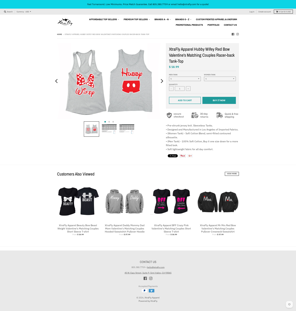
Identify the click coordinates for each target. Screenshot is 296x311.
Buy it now (219, 100)
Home (59, 34)
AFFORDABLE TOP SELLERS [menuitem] (103, 19)
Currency (20, 11)
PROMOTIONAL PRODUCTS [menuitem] (189, 25)
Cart (285, 11)
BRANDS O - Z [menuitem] (182, 19)
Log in (251, 11)
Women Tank (210, 75)
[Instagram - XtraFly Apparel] (237, 34)
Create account (264, 11)
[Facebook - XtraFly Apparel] (233, 34)
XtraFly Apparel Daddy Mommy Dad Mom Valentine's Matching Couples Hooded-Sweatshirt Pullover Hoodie (125, 228)
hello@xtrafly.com (155, 267)
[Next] (161, 81)
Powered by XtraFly (148, 301)
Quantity (173, 84)
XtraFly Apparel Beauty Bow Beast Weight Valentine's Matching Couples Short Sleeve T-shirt (78, 228)
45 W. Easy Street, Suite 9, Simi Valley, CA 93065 (148, 272)
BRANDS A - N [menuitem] (161, 19)
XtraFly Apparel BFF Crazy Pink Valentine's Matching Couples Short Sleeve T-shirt (171, 228)
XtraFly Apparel (152, 297)
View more (232, 174)
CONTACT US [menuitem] (230, 25)
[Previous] (56, 81)
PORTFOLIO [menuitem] (213, 25)
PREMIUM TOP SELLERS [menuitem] (136, 19)
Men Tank (173, 75)
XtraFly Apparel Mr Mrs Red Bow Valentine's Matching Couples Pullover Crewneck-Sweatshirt (218, 228)
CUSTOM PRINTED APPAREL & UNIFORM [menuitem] (216, 19)
